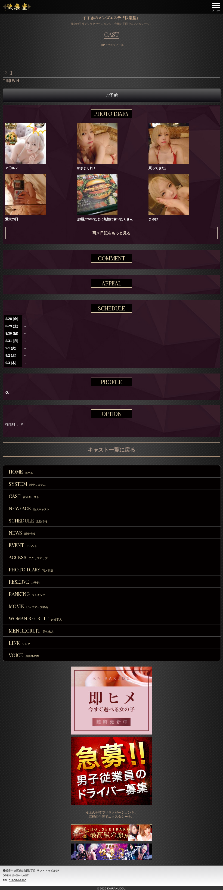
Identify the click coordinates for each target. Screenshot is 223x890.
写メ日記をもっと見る (111, 233)
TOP (102, 44)
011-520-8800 (17, 880)
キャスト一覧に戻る (111, 450)
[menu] (216, 7)
